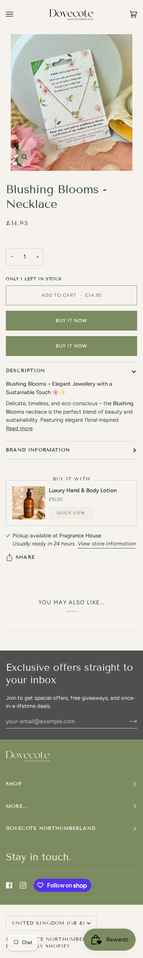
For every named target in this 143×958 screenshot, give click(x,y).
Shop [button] (14, 784)
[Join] (127, 721)
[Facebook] (9, 885)
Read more (19, 428)
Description (25, 371)
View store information (107, 543)
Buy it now (72, 320)
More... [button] (16, 806)
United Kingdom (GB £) (48, 923)
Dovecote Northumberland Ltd (63, 939)
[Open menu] (17, 14)
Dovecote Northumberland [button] (51, 828)
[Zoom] (71, 102)
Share (25, 557)
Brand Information (38, 450)
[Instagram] (23, 885)
